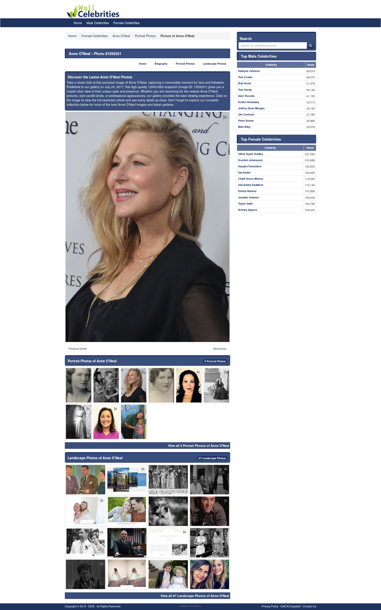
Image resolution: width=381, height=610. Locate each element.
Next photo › (220, 348)
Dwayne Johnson (249, 71)
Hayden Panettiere (249, 166)
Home (78, 23)
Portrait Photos (185, 64)
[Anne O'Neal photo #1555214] (85, 542)
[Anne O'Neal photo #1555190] (209, 574)
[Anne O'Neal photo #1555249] (85, 479)
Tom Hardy (245, 90)
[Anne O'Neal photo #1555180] (161, 385)
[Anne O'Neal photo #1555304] (168, 511)
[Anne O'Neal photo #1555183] (168, 479)
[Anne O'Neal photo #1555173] (78, 385)
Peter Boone (246, 121)
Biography (161, 64)
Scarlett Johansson (250, 160)
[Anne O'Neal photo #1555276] (127, 574)
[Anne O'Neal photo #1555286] (106, 385)
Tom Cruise (245, 77)
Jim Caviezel (246, 114)
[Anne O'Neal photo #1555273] (127, 511)
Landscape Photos (214, 64)
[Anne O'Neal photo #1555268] (168, 574)
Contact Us (309, 606)
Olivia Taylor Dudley (250, 154)
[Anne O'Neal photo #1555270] (85, 511)
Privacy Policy (269, 606)
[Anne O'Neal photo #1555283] (127, 479)
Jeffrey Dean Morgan (251, 108)
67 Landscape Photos (212, 458)
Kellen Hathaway (248, 102)
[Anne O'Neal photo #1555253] (127, 542)
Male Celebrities (97, 23)
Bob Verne (244, 83)
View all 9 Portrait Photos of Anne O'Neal (198, 445)
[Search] (310, 45)
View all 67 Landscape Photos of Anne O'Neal (195, 595)
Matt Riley (244, 127)
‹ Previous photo (77, 348)
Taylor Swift (245, 204)
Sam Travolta (246, 96)
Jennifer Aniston (248, 197)
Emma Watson (247, 191)
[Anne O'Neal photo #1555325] (78, 422)
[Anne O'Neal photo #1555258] (216, 385)
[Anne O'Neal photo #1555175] (209, 479)
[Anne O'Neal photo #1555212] (106, 422)
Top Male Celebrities (258, 56)
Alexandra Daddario (250, 185)
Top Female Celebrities (261, 139)
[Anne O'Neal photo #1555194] (209, 511)
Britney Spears (247, 210)
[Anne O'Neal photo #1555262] (168, 542)
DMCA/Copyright (290, 606)
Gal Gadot (244, 172)
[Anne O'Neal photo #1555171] (209, 542)
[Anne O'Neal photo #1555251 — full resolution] (147, 227)
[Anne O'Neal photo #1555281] (133, 422)
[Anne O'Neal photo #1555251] (133, 385)
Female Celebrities (126, 23)
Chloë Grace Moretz (250, 179)
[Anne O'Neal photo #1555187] (85, 574)
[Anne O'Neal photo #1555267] (189, 385)
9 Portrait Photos (215, 361)
